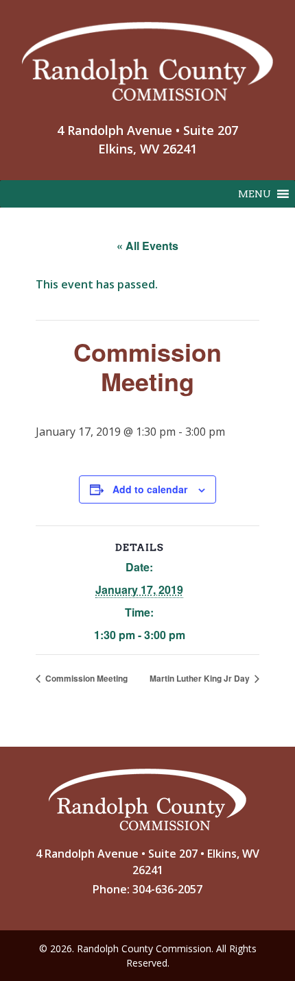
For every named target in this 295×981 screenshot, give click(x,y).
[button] (254, 194)
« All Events (147, 245)
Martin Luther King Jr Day (201, 678)
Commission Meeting (85, 678)
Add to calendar (150, 489)
